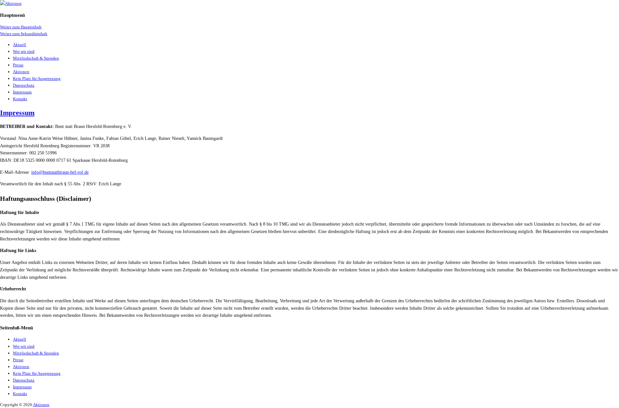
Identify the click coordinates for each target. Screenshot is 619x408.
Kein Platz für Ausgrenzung (37, 78)
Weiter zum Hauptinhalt (21, 26)
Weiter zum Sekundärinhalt (23, 33)
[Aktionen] (11, 3)
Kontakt (20, 98)
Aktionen (21, 71)
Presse (18, 65)
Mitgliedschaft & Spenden (36, 58)
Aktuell (19, 44)
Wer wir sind (23, 51)
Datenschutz (23, 85)
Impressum (22, 92)
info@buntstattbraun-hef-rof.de (60, 172)
